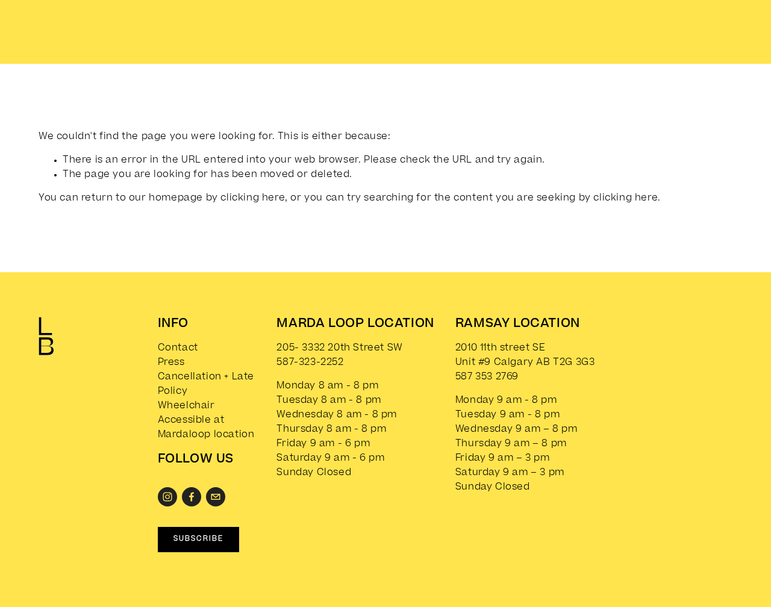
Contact (178, 348)
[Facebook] (191, 496)
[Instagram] (167, 496)
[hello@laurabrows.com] (215, 496)
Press (171, 362)
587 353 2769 (487, 377)
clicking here (252, 198)
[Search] (144, 29)
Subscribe (198, 539)
